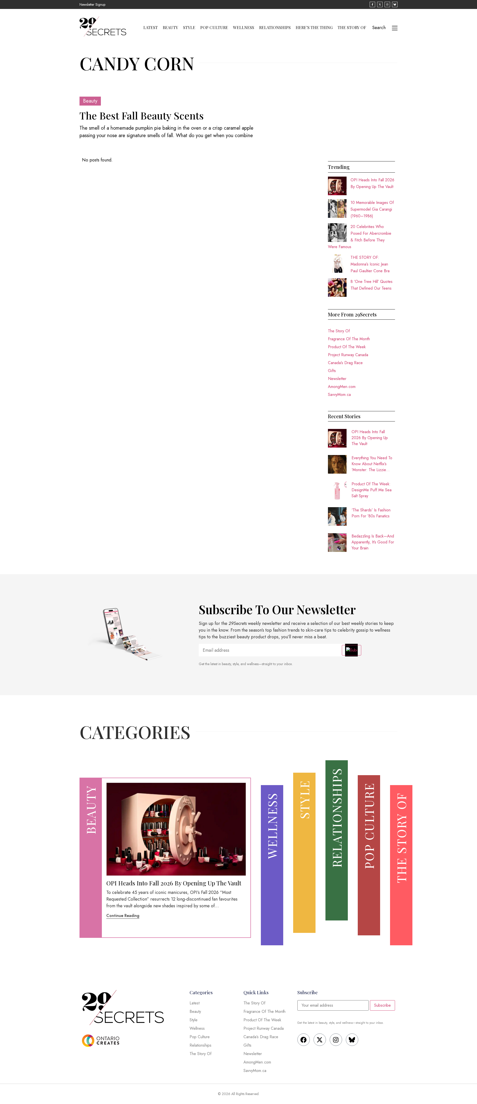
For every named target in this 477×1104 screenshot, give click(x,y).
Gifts (332, 371)
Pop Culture (214, 27)
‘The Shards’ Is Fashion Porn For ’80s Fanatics (371, 513)
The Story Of (352, 27)
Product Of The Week (347, 347)
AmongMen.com (342, 386)
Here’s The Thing (314, 27)
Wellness (243, 27)
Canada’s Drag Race (345, 363)
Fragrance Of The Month (349, 339)
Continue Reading (122, 915)
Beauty (170, 27)
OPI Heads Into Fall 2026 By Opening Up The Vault (370, 438)
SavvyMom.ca (339, 394)
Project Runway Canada (348, 355)
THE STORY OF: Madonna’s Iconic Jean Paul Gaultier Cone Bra (370, 264)
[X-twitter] (320, 1039)
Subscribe (382, 1005)
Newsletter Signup (92, 4)
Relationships (275, 27)
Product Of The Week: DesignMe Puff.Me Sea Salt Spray (372, 490)
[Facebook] (303, 1039)
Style (189, 27)
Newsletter (337, 378)
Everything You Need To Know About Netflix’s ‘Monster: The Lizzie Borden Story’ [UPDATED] (372, 464)
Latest (150, 27)
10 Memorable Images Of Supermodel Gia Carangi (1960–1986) (372, 209)
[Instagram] (336, 1039)
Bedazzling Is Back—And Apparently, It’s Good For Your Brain (373, 542)
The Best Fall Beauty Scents (142, 115)
